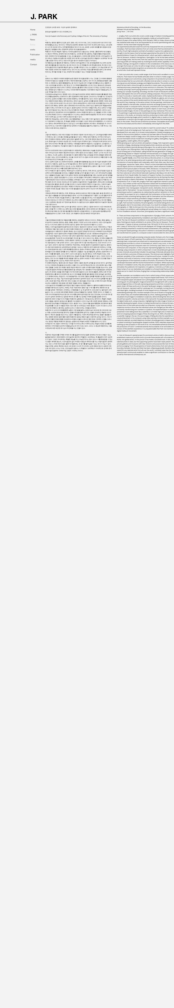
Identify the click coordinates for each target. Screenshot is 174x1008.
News (32, 39)
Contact (33, 64)
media (33, 59)
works (32, 49)
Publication (35, 54)
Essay (32, 44)
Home (32, 29)
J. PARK (44, 16)
